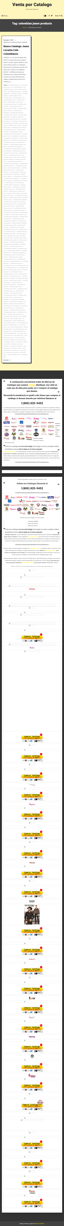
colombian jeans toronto (15, 286)
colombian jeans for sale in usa (12, 157)
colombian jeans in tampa (13, 193)
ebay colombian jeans (16, 318)
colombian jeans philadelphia (11, 244)
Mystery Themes (39, 1224)
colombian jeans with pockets (17, 310)
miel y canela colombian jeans (15, 327)
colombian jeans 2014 (9, 100)
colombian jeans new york (10, 229)
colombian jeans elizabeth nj (15, 146)
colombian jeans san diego (16, 257)
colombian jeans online (13, 236)
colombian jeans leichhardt (19, 199)
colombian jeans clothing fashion (12, 134)
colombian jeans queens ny (19, 253)
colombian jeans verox (16, 293)
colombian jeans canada (14, 125)
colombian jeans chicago (16, 132)
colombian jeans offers (10, 233)
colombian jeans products (14, 250)
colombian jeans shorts (10, 259)
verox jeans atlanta (19, 337)
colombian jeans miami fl (10, 221)
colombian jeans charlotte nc (19, 127)
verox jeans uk (15, 350)
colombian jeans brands (17, 117)
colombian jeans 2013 (19, 98)
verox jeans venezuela (12, 352)
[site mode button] (44, 16)
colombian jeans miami (18, 219)
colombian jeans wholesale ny (17, 303)
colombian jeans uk (22, 289)
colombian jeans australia (10, 108)
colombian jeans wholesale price (12, 306)
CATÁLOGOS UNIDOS (28, 562)
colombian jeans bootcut (16, 112)
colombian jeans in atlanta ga (18, 172)
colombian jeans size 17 (12, 267)
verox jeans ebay (21, 340)
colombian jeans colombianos (18, 136)
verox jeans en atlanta (21, 342)
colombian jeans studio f (15, 280)
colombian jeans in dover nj (20, 176)
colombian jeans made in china (19, 214)
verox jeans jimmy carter (15, 346)
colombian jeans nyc (21, 231)
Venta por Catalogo (32, 4)
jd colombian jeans (12, 325)
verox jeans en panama (10, 344)
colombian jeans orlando (20, 238)
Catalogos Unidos (51, 550)
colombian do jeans (16, 93)
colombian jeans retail (9, 255)
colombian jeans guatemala (11, 163)
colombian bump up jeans (14, 91)
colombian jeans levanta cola (11, 202)
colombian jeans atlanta (16, 106)
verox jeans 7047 (18, 335)
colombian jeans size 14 (17, 263)
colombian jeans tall (16, 282)
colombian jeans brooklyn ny (19, 121)
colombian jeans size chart (10, 274)
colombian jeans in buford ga (11, 174)
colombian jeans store (15, 276)
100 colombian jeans (13, 85)
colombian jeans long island (11, 212)
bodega (32, 385)
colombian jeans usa (9, 291)
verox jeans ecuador (9, 342)
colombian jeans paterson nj (16, 242)
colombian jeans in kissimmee (11, 185)
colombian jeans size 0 (16, 261)
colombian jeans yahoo (10, 312)
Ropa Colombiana (22, 42)
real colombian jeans (18, 329)
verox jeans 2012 (22, 333)
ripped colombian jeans (19, 331)
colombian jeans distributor (11, 138)
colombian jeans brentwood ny (12, 119)
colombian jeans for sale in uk (16, 155)
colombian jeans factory (18, 151)
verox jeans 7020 (8, 335)
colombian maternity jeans (14, 314)
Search (57, 16)
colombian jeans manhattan (11, 216)
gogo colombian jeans (19, 320)
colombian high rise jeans (15, 96)
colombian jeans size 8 (16, 272)
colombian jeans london (18, 210)
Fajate (5, 42)
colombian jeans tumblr (10, 289)
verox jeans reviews (16, 348)
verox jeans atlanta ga (9, 340)
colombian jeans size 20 (14, 270)
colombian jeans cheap (10, 129)
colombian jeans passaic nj (10, 240)
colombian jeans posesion (10, 248)
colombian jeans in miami (18, 187)
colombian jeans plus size (16, 246)
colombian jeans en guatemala (12, 149)
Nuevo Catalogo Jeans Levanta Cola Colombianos (16, 50)
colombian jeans (8, 98)
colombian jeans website (10, 295)
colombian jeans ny (10, 231)
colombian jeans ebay (9, 142)
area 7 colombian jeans (16, 87)
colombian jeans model (10, 225)
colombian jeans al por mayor (15, 102)
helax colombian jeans (9, 323)
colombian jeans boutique (10, 115)
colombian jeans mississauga (18, 223)
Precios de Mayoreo (12, 42)
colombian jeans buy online (11, 123)
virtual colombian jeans (13, 354)
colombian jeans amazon (10, 104)
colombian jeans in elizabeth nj (12, 178)
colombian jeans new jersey (16, 227)
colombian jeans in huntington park (15, 183)
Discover (6, 360)
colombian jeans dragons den (18, 140)
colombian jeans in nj (9, 189)
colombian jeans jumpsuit (15, 197)
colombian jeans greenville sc (15, 161)
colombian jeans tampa (10, 284)
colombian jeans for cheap (10, 153)
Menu (6, 16)
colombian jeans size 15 (10, 265)
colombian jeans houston (13, 168)
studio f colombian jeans (10, 333)
